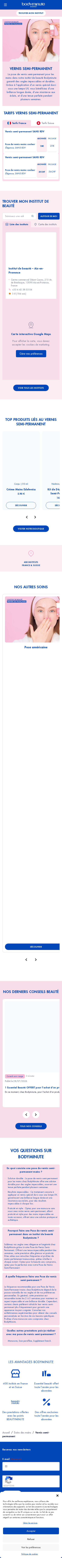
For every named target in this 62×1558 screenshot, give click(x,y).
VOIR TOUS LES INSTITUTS (31, 387)
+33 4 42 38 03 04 (22, 289)
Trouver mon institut (31, 13)
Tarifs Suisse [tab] (48, 123)
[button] (57, 1495)
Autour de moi (48, 216)
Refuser (31, 1539)
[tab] (16, 224)
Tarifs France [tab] (19, 123)
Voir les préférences (31, 1547)
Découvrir (21, 505)
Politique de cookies (29, 1554)
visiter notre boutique (31, 528)
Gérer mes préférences (31, 353)
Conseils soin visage (15, 1076)
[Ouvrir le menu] (5, 5)
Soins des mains (22, 1432)
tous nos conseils (31, 1126)
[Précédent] (26, 517)
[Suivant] (35, 517)
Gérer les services (30, 1523)
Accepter (31, 1531)
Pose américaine (36, 647)
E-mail (11, 1459)
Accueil (6, 1432)
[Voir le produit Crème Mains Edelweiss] (21, 456)
